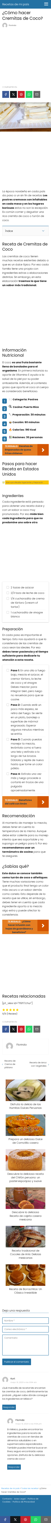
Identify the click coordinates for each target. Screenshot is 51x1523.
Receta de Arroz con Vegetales (38, 1064)
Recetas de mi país (15, 4)
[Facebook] (5, 94)
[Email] (36, 94)
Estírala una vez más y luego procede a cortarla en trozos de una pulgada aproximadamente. (27, 782)
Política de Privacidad (24, 1501)
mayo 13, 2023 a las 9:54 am (23, 1382)
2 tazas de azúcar (22, 587)
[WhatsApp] (29, 94)
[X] (13, 94)
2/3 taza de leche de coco (27, 593)
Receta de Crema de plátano (10, 1064)
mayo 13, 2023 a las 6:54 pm (28, 1423)
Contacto (7, 1498)
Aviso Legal (20, 1498)
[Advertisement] (25, 55)
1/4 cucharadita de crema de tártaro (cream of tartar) (27, 603)
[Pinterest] (21, 94)
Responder (9, 1407)
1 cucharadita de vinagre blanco (27, 614)
